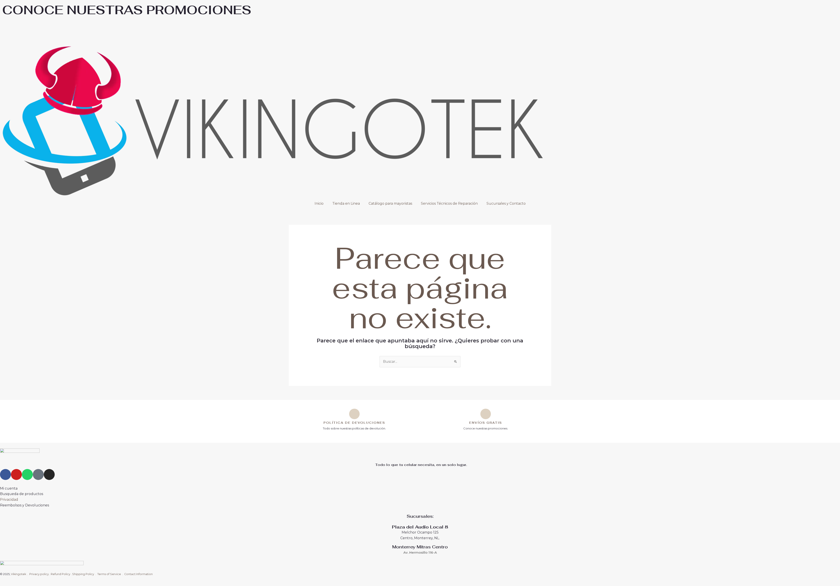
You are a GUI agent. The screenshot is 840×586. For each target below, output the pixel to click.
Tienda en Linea (346, 203)
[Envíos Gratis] (485, 414)
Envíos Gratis (485, 423)
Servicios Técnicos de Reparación (449, 203)
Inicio (319, 203)
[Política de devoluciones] (354, 414)
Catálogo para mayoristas (390, 203)
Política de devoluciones (354, 423)
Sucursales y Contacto (506, 203)
